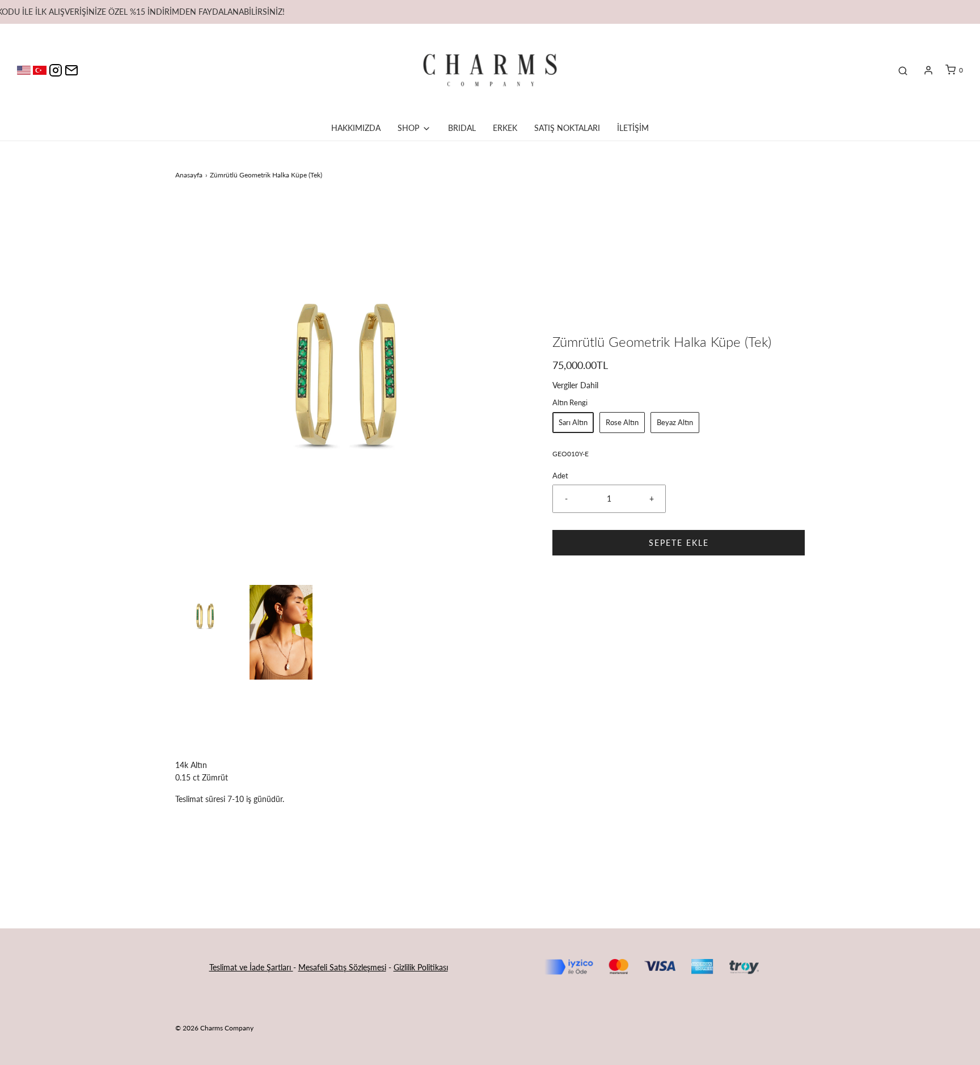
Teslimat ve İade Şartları (251, 967)
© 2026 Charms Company (214, 1028)
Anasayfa (188, 175)
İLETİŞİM (633, 128)
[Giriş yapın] (928, 70)
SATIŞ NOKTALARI (567, 128)
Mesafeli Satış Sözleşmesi (342, 967)
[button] (206, 617)
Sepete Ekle (679, 543)
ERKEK (505, 128)
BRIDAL (462, 128)
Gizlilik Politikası (421, 967)
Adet (560, 476)
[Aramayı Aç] (903, 70)
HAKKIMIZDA (356, 128)
